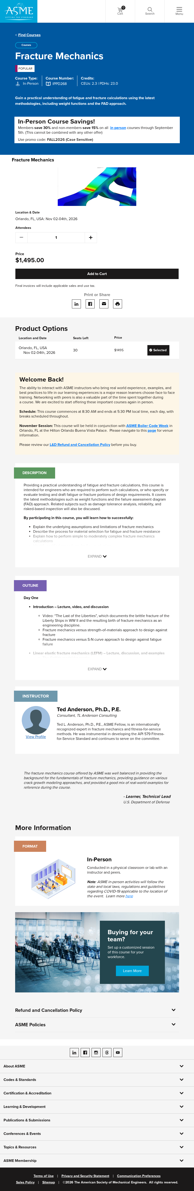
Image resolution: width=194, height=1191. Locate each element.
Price (19, 254)
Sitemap (48, 1182)
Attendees (23, 228)
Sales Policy (25, 1182)
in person (118, 127)
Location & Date (27, 212)
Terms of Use (44, 1176)
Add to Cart (97, 273)
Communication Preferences (139, 1176)
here (129, 896)
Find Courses (29, 35)
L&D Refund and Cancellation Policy (80, 444)
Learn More (132, 971)
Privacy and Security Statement (85, 1176)
